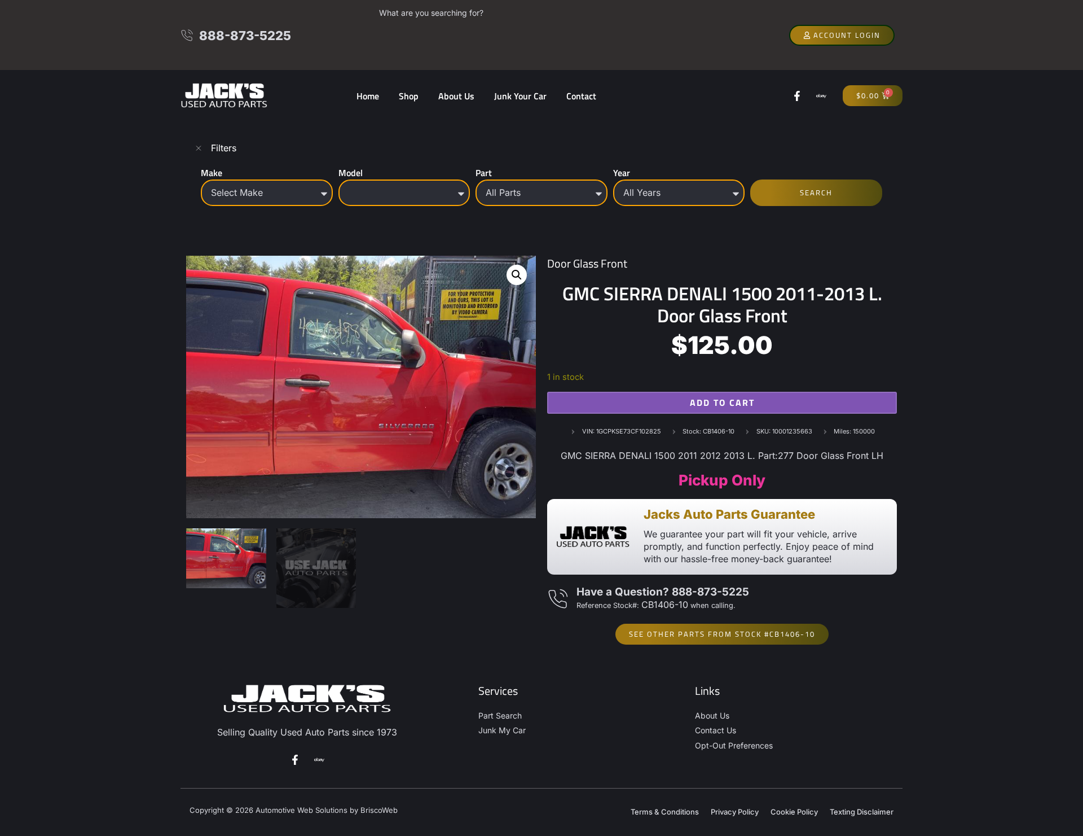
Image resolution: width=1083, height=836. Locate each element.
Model (350, 173)
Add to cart (722, 402)
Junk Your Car (520, 96)
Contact (581, 96)
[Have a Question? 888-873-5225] (557, 599)
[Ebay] (821, 96)
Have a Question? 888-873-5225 (662, 591)
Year (621, 173)
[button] (517, 275)
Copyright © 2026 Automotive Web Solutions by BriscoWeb (294, 810)
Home (367, 96)
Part (484, 173)
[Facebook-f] (797, 96)
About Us (456, 96)
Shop (409, 96)
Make (211, 173)
